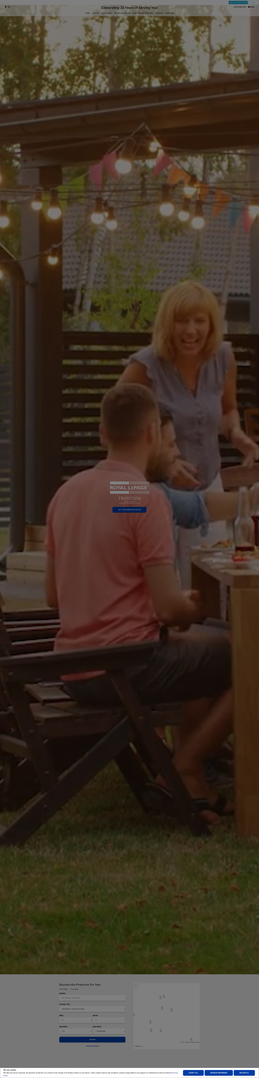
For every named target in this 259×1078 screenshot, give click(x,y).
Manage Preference (218, 1073)
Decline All (244, 1073)
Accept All (193, 1073)
